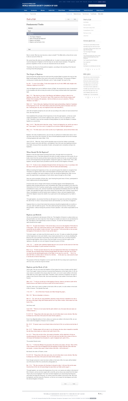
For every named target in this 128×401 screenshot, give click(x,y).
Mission (43, 10)
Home (25, 10)
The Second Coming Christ (89, 27)
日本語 (64, 1)
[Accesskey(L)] (100, 1)
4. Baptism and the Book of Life (37, 42)
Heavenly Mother (87, 25)
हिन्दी (81, 1)
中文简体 (68, 1)
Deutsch (73, 1)
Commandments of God (88, 30)
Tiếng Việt (85, 1)
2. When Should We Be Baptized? (37, 38)
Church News (61, 10)
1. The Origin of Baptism (35, 36)
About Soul (85, 35)
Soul (29, 31)
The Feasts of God (87, 33)
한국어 (60, 1)
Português (90, 1)
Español (77, 1)
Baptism (30, 34)
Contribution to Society (74, 10)
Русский (95, 1)
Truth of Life (51, 10)
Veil (29, 49)
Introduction (34, 10)
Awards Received (88, 10)
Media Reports (100, 10)
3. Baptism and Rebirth (34, 40)
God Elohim (85, 22)
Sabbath (30, 28)
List (68, 19)
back (75, 19)
